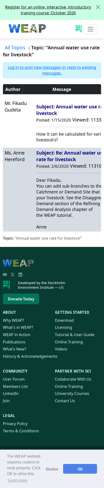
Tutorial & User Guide (74, 334)
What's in (18, 327)
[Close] (98, 7)
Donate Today (21, 299)
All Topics (15, 47)
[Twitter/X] (13, 275)
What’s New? (14, 349)
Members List (15, 386)
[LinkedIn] (20, 275)
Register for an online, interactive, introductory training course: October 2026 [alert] (48, 10)
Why (13, 320)
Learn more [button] (17, 480)
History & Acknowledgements (30, 356)
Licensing (63, 327)
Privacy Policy (15, 423)
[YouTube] (5, 275)
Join (6, 400)
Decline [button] (52, 469)
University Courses (72, 393)
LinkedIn (11, 393)
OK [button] (80, 469)
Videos (61, 349)
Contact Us (65, 400)
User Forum (14, 379)
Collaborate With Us (73, 379)
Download (64, 320)
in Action (16, 334)
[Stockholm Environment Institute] (8, 285)
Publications (14, 342)
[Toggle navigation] (90, 29)
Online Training (69, 342)
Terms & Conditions (21, 431)
